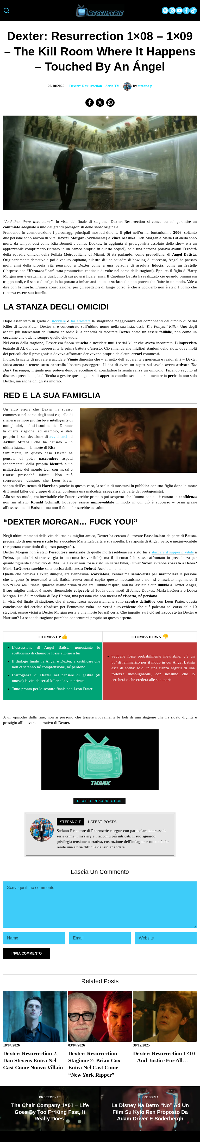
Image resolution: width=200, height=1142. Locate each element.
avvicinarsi (58, 436)
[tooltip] (165, 10)
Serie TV (112, 86)
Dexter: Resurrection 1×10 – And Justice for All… (164, 1057)
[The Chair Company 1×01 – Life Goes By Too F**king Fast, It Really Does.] (50, 1108)
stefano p (145, 86)
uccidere (59, 321)
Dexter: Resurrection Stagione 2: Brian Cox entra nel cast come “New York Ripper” (94, 1064)
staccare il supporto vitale (173, 552)
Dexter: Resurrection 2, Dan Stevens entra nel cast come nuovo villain (33, 1060)
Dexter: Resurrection (85, 86)
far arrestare (81, 321)
